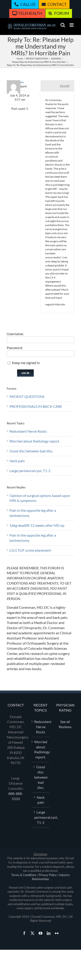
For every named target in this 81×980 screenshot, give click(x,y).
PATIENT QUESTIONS (26, 396)
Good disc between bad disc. (31, 451)
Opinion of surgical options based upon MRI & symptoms (39, 498)
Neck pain (17, 461)
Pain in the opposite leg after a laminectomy (32, 513)
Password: (15, 347)
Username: (15, 334)
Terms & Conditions (23, 875)
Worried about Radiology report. (34, 441)
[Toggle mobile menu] (72, 25)
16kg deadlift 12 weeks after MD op (36, 525)
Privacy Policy (48, 875)
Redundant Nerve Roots (28, 431)
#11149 (65, 85)
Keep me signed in (26, 362)
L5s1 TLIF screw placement (30, 550)
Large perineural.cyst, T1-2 (29, 470)
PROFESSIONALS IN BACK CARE (35, 406)
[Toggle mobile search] (63, 25)
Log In (25, 373)
